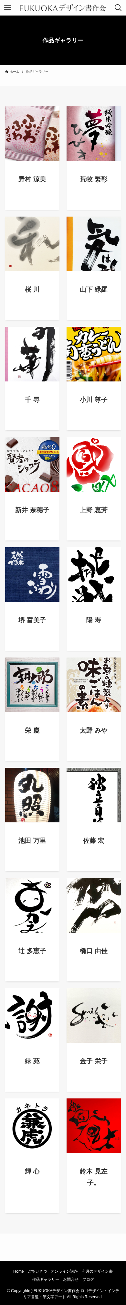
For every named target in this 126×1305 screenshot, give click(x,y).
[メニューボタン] (8, 8)
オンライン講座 (64, 1271)
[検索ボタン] (118, 8)
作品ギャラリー (45, 1279)
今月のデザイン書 (97, 1271)
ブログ (88, 1279)
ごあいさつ (37, 1271)
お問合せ (71, 1279)
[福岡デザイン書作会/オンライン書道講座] (63, 8)
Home (18, 1271)
